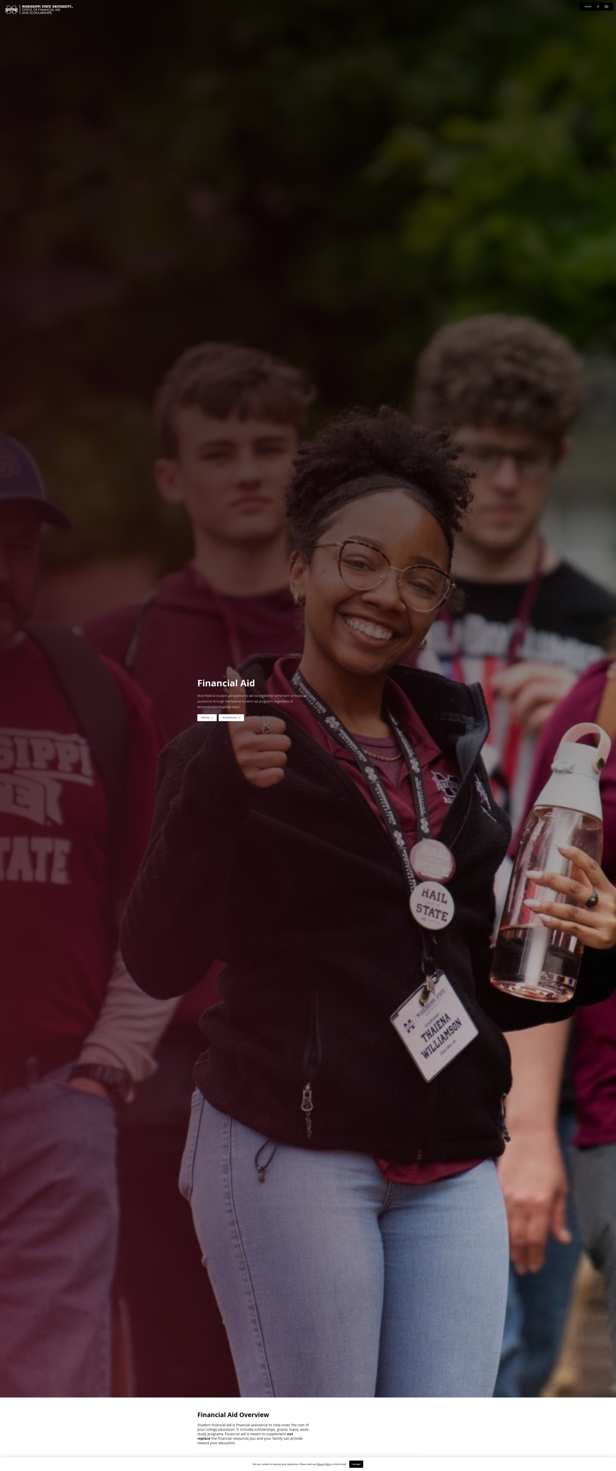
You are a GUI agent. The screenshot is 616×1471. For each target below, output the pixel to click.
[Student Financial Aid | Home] (39, 9)
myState (589, 6)
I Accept (356, 1464)
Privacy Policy (324, 1464)
